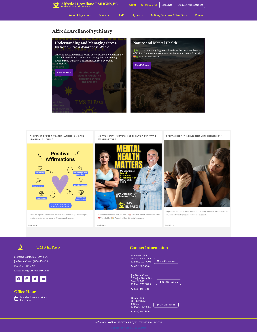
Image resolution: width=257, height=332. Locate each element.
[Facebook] (19, 279)
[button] (90, 15)
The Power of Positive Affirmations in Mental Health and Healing (57, 138)
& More (142, 328)
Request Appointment (190, 4)
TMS (121, 15)
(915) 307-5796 (149, 4)
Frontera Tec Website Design (125, 328)
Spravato (137, 15)
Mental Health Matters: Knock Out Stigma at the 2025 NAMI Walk (127, 138)
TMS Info (166, 4)
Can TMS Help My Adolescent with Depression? (194, 136)
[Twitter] (35, 279)
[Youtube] (43, 279)
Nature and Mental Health (155, 43)
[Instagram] (27, 279)
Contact (199, 15)
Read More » (63, 73)
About (132, 4)
